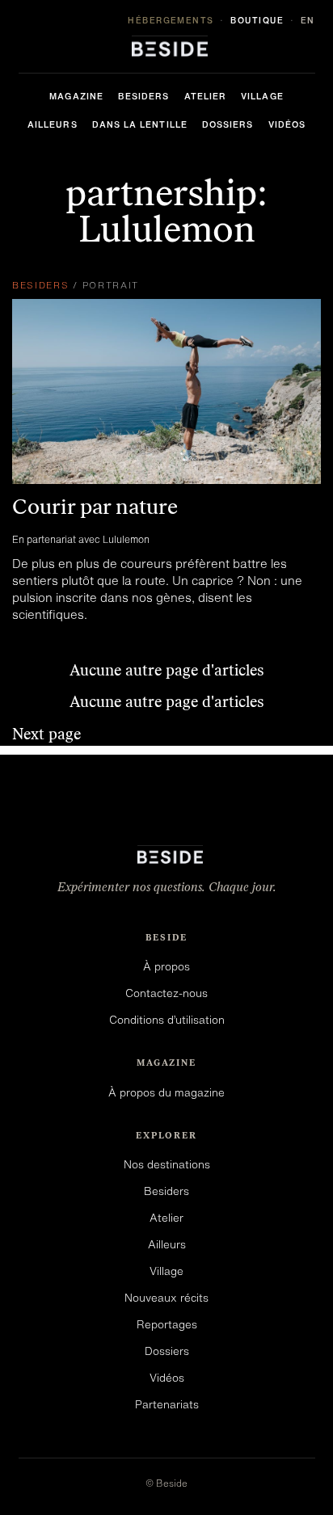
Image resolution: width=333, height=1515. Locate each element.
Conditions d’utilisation (167, 1020)
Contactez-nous (166, 993)
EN (308, 20)
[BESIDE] (166, 46)
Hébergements (171, 20)
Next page (46, 734)
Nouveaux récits (166, 1298)
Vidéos (287, 124)
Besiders (144, 96)
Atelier (205, 96)
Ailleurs (52, 124)
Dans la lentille (140, 124)
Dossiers (228, 124)
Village (262, 96)
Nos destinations (167, 1164)
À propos (166, 966)
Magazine (76, 96)
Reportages (167, 1324)
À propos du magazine (166, 1092)
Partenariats (167, 1404)
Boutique (257, 20)
